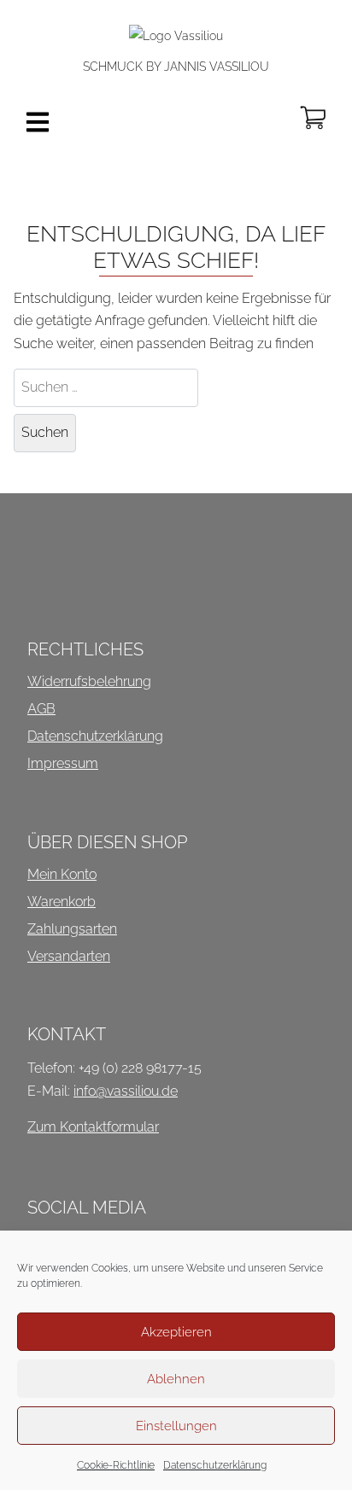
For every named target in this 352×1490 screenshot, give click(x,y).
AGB (41, 709)
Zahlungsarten (72, 929)
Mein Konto (62, 874)
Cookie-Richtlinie (116, 1465)
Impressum (62, 763)
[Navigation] (38, 122)
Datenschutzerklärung (215, 1465)
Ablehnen (176, 1379)
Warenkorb (61, 901)
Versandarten (68, 956)
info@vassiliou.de (125, 1091)
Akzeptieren (176, 1332)
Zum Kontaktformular (93, 1127)
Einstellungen (176, 1426)
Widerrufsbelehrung (89, 681)
